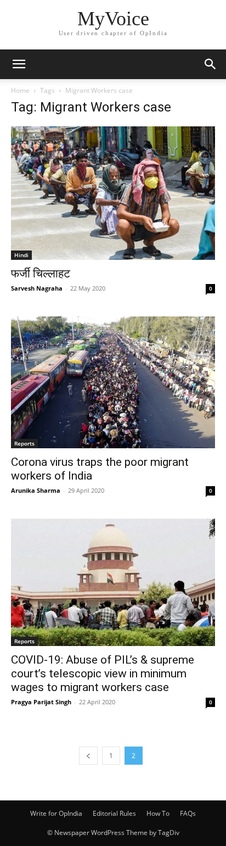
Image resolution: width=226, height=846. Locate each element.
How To (158, 813)
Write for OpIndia (56, 813)
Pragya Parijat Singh (41, 702)
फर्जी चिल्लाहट (40, 273)
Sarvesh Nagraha (37, 288)
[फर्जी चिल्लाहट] (113, 193)
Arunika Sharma (35, 490)
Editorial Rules (114, 813)
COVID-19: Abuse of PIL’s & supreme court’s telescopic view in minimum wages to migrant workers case (102, 673)
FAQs (188, 813)
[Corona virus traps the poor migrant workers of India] (113, 382)
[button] (18, 64)
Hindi (21, 255)
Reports (24, 443)
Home (20, 90)
